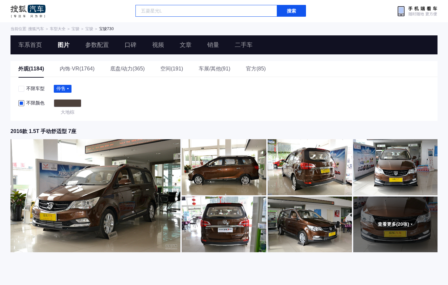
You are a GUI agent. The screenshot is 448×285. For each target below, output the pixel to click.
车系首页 (30, 45)
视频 (158, 45)
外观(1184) (31, 68)
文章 (186, 45)
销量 (213, 45)
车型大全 (58, 29)
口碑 (130, 45)
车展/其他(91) (214, 68)
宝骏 (75, 29)
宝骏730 (106, 29)
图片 (64, 45)
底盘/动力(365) (127, 68)
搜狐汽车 (28, 11)
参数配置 (97, 45)
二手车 (244, 45)
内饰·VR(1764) (77, 68)
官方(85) (256, 68)
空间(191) (171, 68)
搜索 (291, 10)
